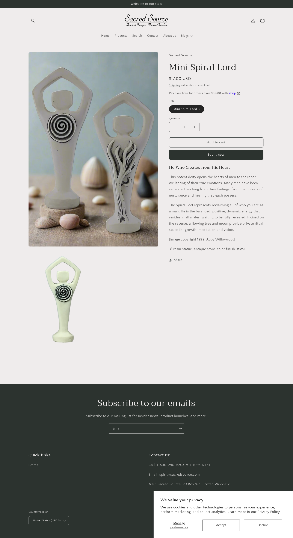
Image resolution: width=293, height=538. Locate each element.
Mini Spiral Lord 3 (187, 109)
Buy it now (216, 154)
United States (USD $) (46, 520)
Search (33, 465)
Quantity (174, 118)
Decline (263, 525)
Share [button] (178, 260)
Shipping (174, 85)
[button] (33, 21)
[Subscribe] (180, 429)
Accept (221, 525)
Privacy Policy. (269, 512)
